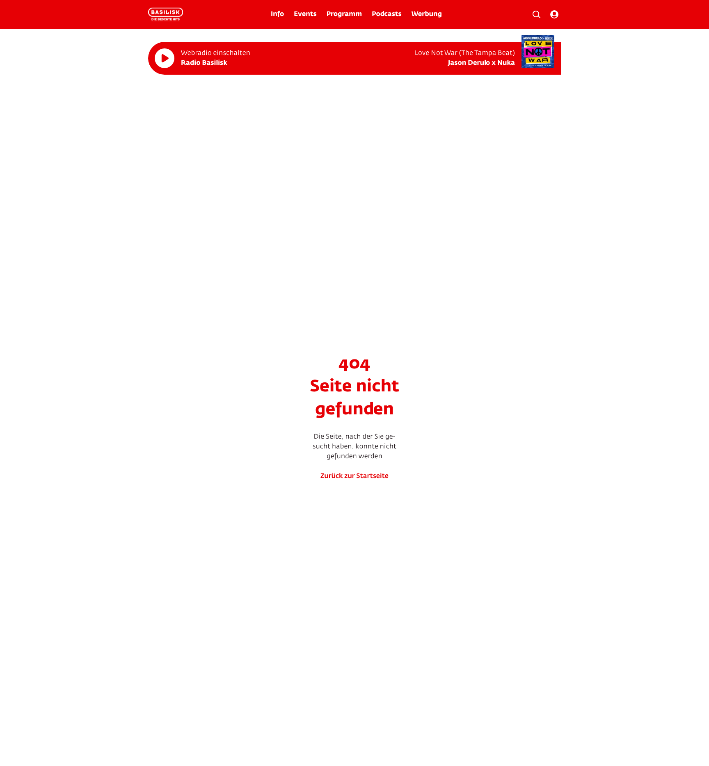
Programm (344, 14)
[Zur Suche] (536, 14)
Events (305, 14)
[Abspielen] (164, 58)
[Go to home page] (165, 14)
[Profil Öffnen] (554, 14)
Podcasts (387, 14)
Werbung (427, 14)
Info (277, 14)
